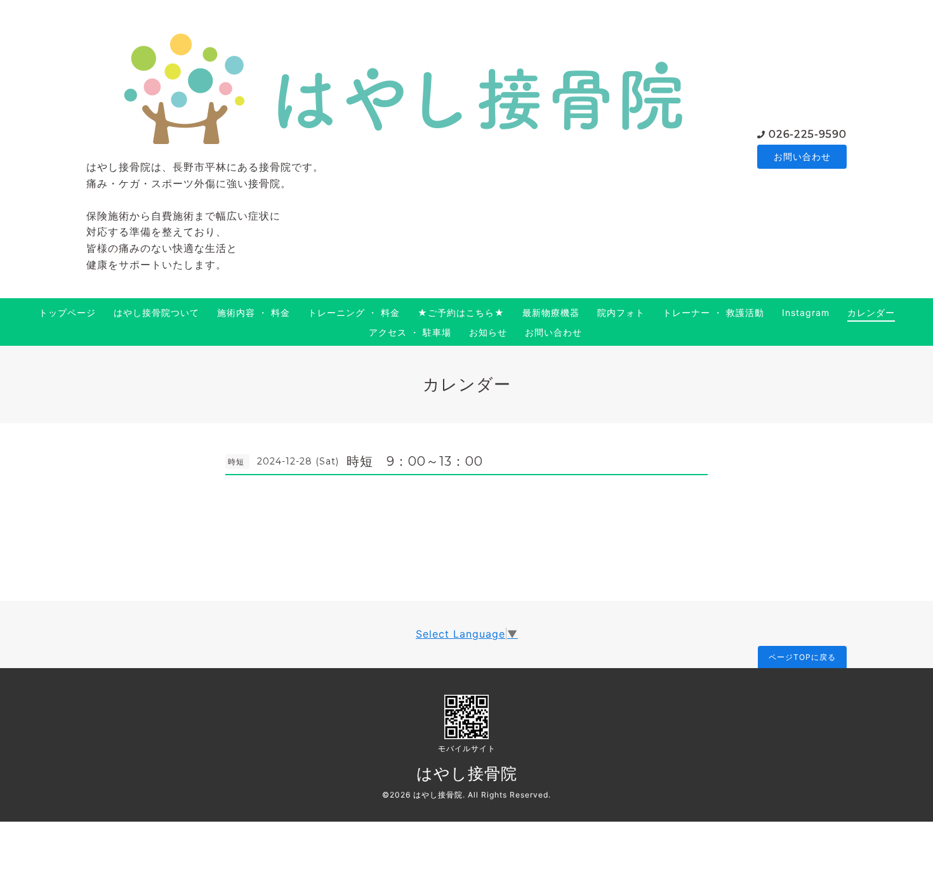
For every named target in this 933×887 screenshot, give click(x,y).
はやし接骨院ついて (156, 312)
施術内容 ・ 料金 (253, 312)
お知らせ (488, 332)
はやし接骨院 (466, 773)
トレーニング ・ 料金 (354, 312)
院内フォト (621, 312)
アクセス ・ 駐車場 (410, 332)
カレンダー (871, 312)
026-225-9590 (808, 134)
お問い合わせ (802, 156)
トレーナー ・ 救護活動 (713, 312)
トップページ (67, 312)
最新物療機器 (550, 312)
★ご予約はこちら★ (461, 312)
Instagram (806, 312)
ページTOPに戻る (802, 657)
